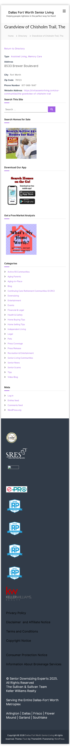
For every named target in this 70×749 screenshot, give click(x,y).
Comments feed (15, 405)
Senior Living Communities (20, 358)
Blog (10, 286)
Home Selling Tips (16, 324)
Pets (10, 338)
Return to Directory (14, 48)
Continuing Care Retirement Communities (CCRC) (31, 291)
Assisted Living (19, 56)
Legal (10, 334)
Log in (10, 395)
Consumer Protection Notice (26, 655)
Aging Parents (14, 276)
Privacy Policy (16, 613)
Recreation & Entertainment (21, 353)
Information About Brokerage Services (33, 664)
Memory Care (35, 56)
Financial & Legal (16, 310)
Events (11, 305)
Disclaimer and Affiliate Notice (28, 622)
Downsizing (13, 295)
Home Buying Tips (16, 319)
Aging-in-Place (15, 281)
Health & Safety (15, 315)
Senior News (14, 362)
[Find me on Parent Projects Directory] (13, 472)
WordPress (59, 739)
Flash (25, 739)
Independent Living (17, 329)
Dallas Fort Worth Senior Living (31, 12)
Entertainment (14, 300)
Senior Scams (14, 367)
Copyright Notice (18, 640)
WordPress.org (14, 410)
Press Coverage (15, 343)
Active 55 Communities (19, 271)
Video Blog (13, 377)
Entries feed (13, 400)
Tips (10, 372)
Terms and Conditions (22, 631)
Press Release (14, 348)
